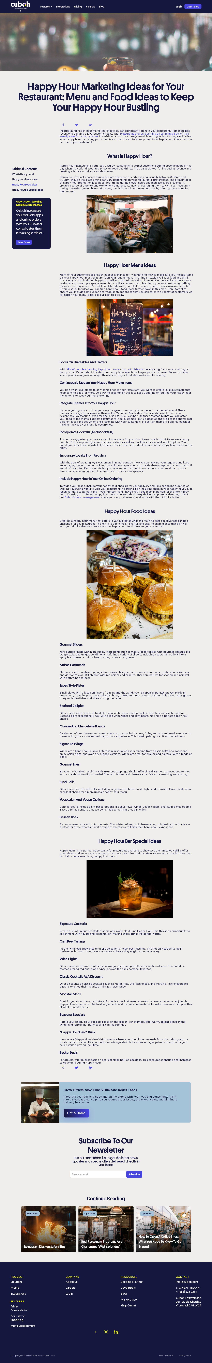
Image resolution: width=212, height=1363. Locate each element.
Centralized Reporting (18, 1318)
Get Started (193, 6)
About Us (72, 1282)
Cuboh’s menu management (82, 497)
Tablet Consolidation (20, 1308)
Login (69, 1293)
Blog (102, 6)
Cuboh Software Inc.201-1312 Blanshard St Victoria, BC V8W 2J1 (189, 1301)
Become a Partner (132, 1282)
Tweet (83, 125)
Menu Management (23, 1326)
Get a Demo (24, 242)
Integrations (63, 6)
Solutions (16, 1282)
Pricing (78, 6)
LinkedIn (99, 125)
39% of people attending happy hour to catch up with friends (104, 369)
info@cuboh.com (187, 1282)
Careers (70, 1288)
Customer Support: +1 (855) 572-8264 (188, 1290)
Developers (128, 1288)
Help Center (128, 1305)
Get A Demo (76, 1113)
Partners (90, 6)
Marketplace (129, 1299)
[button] (46, 6)
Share (69, 125)
